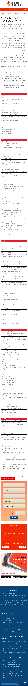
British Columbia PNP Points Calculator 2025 (12, 671)
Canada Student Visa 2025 (8, 624)
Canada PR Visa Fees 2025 (8, 620)
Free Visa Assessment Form (9, 631)
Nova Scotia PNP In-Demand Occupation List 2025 (14, 652)
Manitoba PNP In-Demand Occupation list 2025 (13, 643)
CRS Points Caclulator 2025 (9, 660)
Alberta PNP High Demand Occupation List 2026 (14, 543)
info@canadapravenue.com (8, 472)
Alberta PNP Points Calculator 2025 (10, 670)
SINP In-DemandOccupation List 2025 (11, 648)
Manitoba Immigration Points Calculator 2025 (12, 666)
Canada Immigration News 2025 (10, 627)
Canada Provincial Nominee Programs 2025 (12, 622)
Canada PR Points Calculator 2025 (10, 662)
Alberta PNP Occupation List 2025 (10, 645)
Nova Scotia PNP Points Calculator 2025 (11, 664)
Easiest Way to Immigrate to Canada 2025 (12, 629)
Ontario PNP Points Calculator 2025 (10, 673)
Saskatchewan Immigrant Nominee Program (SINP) (13, 59)
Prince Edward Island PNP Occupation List (12, 654)
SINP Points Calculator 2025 (9, 668)
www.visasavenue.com (6, 604)
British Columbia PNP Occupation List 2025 (12, 646)
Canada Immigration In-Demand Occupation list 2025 (14, 641)
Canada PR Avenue (5, 13)
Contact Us (5, 633)
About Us (6, 538)
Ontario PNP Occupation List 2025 (10, 650)
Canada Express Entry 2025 (9, 618)
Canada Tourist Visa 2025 (8, 625)
